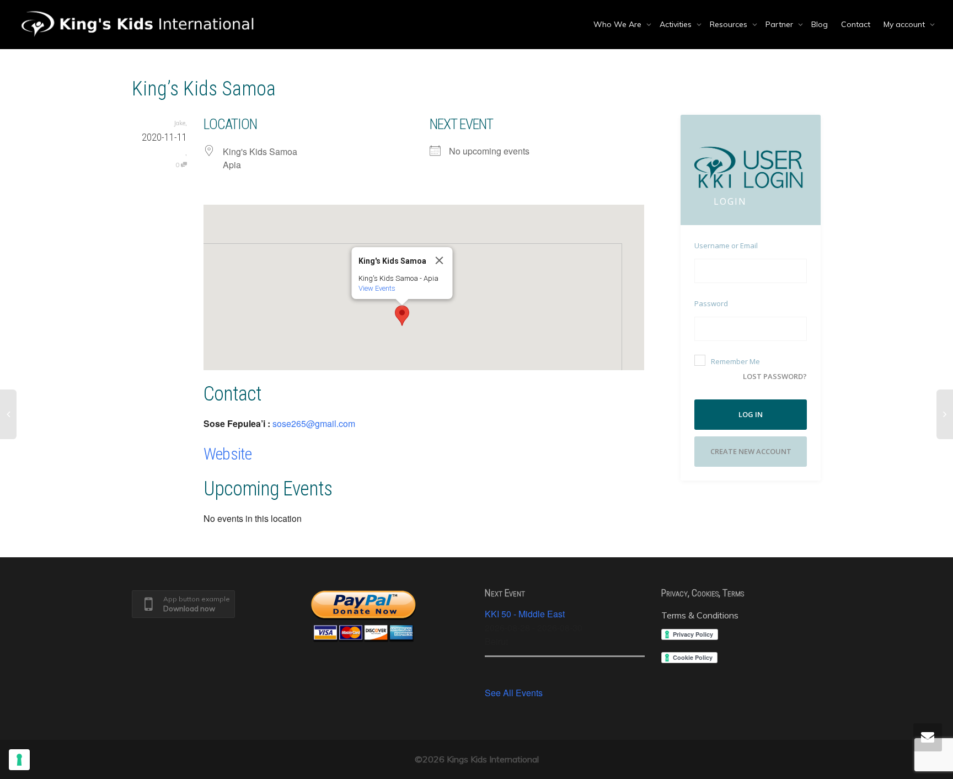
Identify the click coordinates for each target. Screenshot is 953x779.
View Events (376, 288)
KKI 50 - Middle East (525, 613)
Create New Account (750, 451)
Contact (855, 24)
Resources (729, 24)
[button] (402, 315)
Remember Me (735, 361)
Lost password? (775, 376)
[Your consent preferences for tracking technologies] (19, 759)
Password (711, 303)
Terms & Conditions (699, 615)
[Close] (439, 260)
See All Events (514, 692)
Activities (677, 24)
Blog (819, 24)
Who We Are (618, 24)
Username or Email (726, 245)
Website (227, 453)
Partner (780, 24)
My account (905, 24)
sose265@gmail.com (313, 423)
